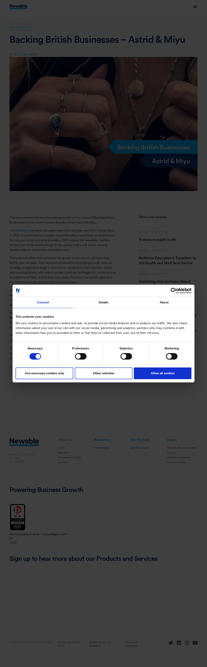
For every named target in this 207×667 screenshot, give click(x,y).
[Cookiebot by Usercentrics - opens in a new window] (173, 291)
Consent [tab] (43, 302)
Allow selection (103, 373)
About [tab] (164, 302)
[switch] (81, 356)
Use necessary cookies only (44, 373)
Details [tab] (104, 302)
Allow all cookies (163, 373)
